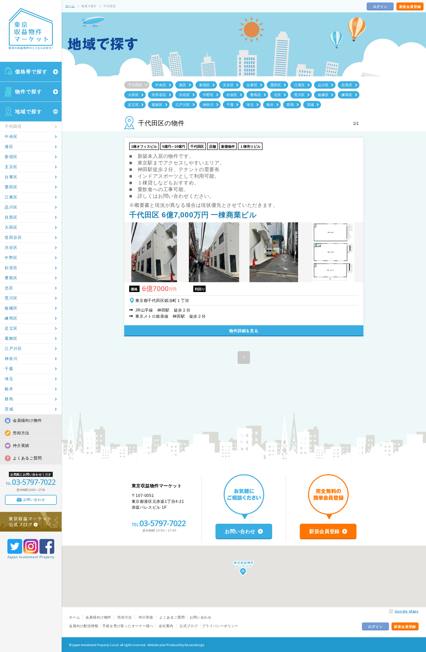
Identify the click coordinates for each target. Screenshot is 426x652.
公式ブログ (188, 626)
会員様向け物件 (27, 420)
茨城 (9, 409)
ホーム (70, 6)
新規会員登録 (410, 7)
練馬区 (11, 318)
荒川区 (11, 298)
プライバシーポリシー (220, 626)
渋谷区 (11, 247)
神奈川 (11, 359)
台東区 (11, 177)
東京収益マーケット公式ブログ (31, 522)
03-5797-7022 (163, 523)
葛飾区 (11, 338)
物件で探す (28, 91)
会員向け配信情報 (83, 626)
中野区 (11, 258)
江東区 (11, 197)
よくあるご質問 (27, 458)
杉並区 (11, 268)
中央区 (11, 136)
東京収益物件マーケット (31, 29)
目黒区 (11, 217)
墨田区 (11, 187)
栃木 (9, 389)
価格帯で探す (31, 71)
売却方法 (21, 433)
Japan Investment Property (30, 557)
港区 (9, 147)
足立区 (11, 328)
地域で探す (28, 111)
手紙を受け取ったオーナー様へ (127, 626)
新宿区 (11, 157)
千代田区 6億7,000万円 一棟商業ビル (193, 215)
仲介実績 (21, 445)
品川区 (11, 207)
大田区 (11, 227)
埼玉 (9, 379)
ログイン (380, 7)
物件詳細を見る (243, 331)
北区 (9, 288)
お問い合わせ (201, 617)
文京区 (11, 167)
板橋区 (11, 308)
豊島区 (11, 278)
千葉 (9, 369)
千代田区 (13, 126)
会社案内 (166, 626)
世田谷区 (13, 237)
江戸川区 (13, 348)
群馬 (9, 399)
